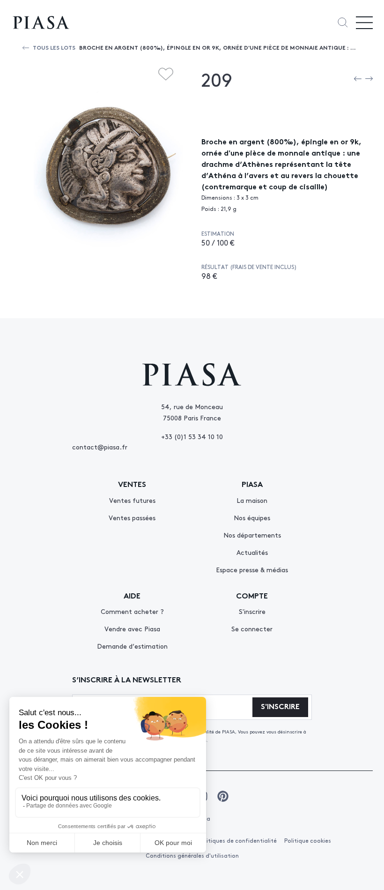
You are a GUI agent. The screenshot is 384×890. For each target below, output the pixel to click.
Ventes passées (132, 517)
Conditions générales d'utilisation (192, 855)
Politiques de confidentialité (237, 840)
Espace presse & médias (252, 569)
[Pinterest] (222, 796)
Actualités (252, 552)
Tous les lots (54, 47)
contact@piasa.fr (99, 446)
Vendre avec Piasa (132, 628)
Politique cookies (307, 840)
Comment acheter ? (132, 611)
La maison (251, 500)
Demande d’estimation (132, 646)
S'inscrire (252, 611)
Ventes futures (132, 500)
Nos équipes (252, 517)
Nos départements (252, 534)
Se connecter (252, 628)
